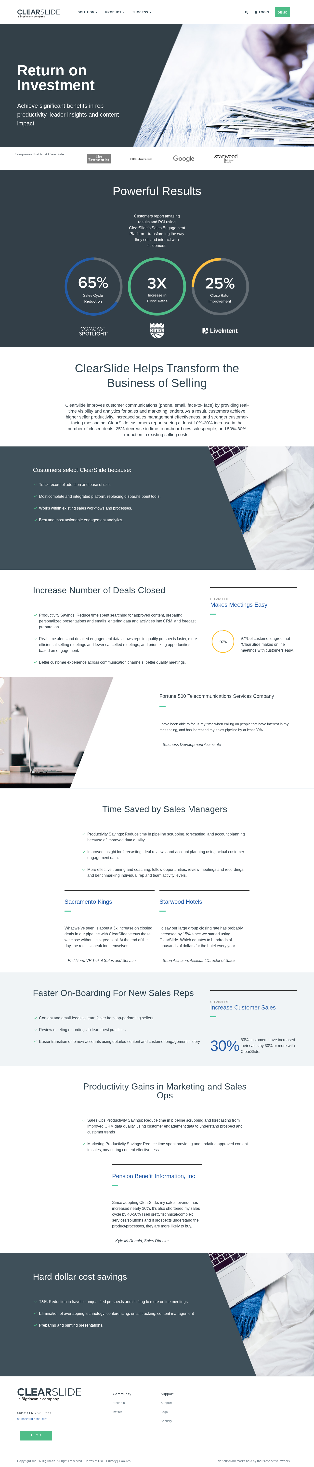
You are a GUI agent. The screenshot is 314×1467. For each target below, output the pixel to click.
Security (166, 1421)
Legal (165, 1412)
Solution (86, 12)
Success (140, 12)
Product (113, 12)
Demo (283, 12)
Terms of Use (94, 1461)
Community (122, 1394)
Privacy (111, 1461)
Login (264, 12)
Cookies (125, 1461)
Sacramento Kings (88, 901)
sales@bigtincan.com (32, 1419)
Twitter (117, 1412)
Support (167, 1394)
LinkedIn (119, 1403)
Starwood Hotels (180, 901)
